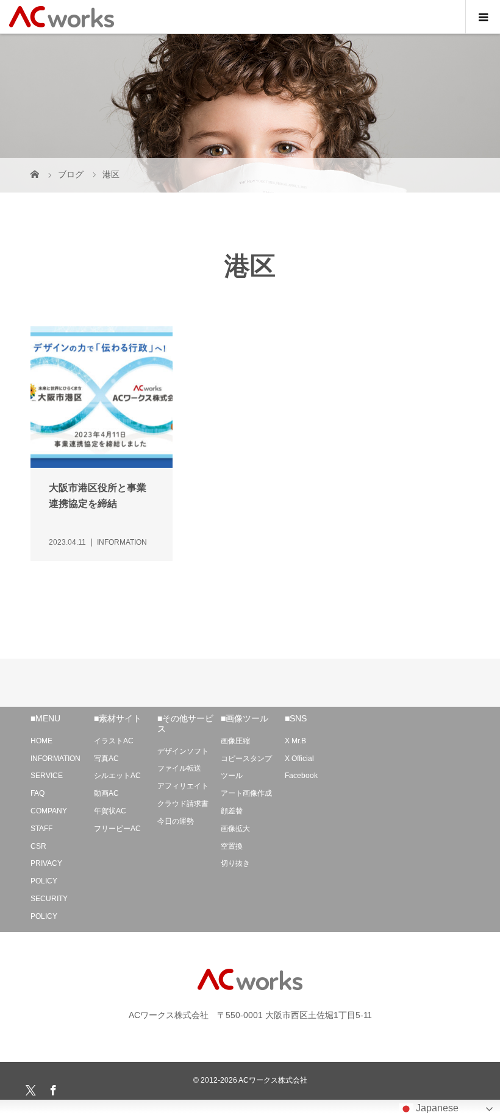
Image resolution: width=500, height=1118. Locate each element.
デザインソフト (183, 751)
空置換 (232, 846)
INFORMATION (55, 758)
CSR (38, 846)
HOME (41, 741)
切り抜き (235, 863)
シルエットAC (117, 775)
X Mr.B (295, 741)
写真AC (106, 758)
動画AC (106, 793)
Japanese (436, 1108)
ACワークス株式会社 (272, 1080)
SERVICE (46, 775)
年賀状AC (110, 811)
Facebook (301, 775)
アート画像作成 (246, 793)
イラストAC (114, 741)
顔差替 (232, 811)
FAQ (37, 793)
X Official (299, 758)
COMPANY (48, 811)
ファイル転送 (179, 768)
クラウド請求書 (183, 803)
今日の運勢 (175, 821)
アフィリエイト (183, 786)
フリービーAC (117, 828)
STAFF (41, 828)
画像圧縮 (235, 741)
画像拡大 (235, 828)
